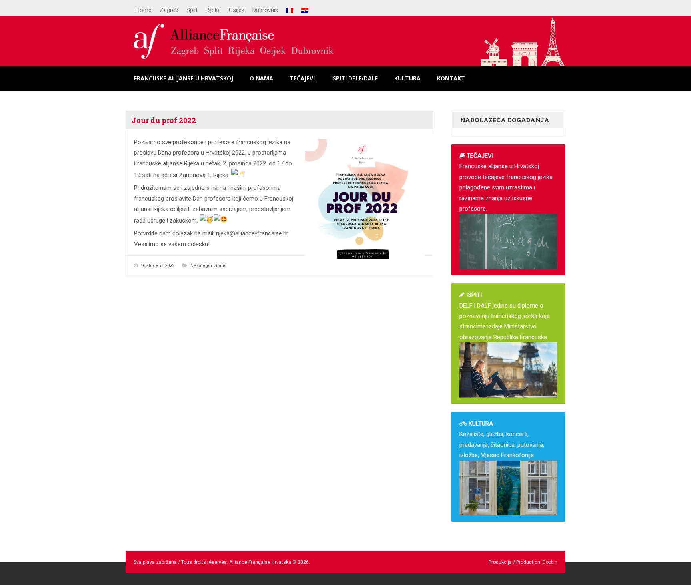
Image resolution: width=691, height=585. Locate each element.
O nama (261, 78)
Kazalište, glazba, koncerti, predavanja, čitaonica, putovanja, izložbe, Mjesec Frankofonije (501, 439)
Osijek (236, 10)
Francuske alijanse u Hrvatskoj (183, 78)
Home (144, 10)
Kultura (407, 78)
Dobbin (550, 562)
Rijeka (213, 10)
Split (192, 10)
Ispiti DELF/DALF (354, 78)
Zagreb (169, 10)
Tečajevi (302, 78)
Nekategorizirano (208, 265)
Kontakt (451, 78)
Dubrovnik (265, 10)
